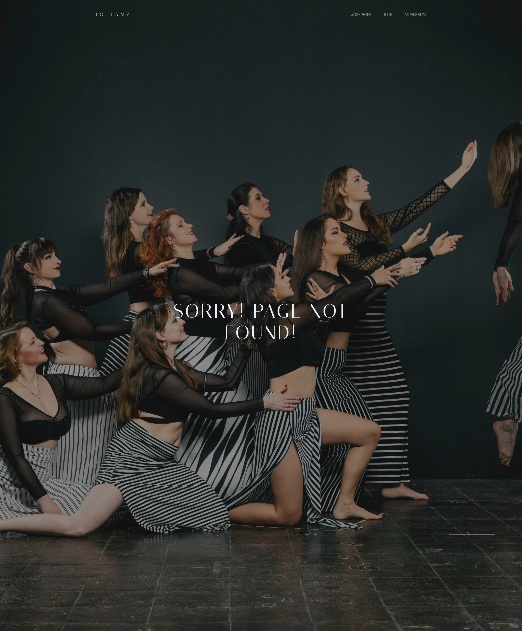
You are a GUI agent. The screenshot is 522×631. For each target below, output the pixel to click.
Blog (388, 14)
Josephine (361, 14)
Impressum (414, 14)
